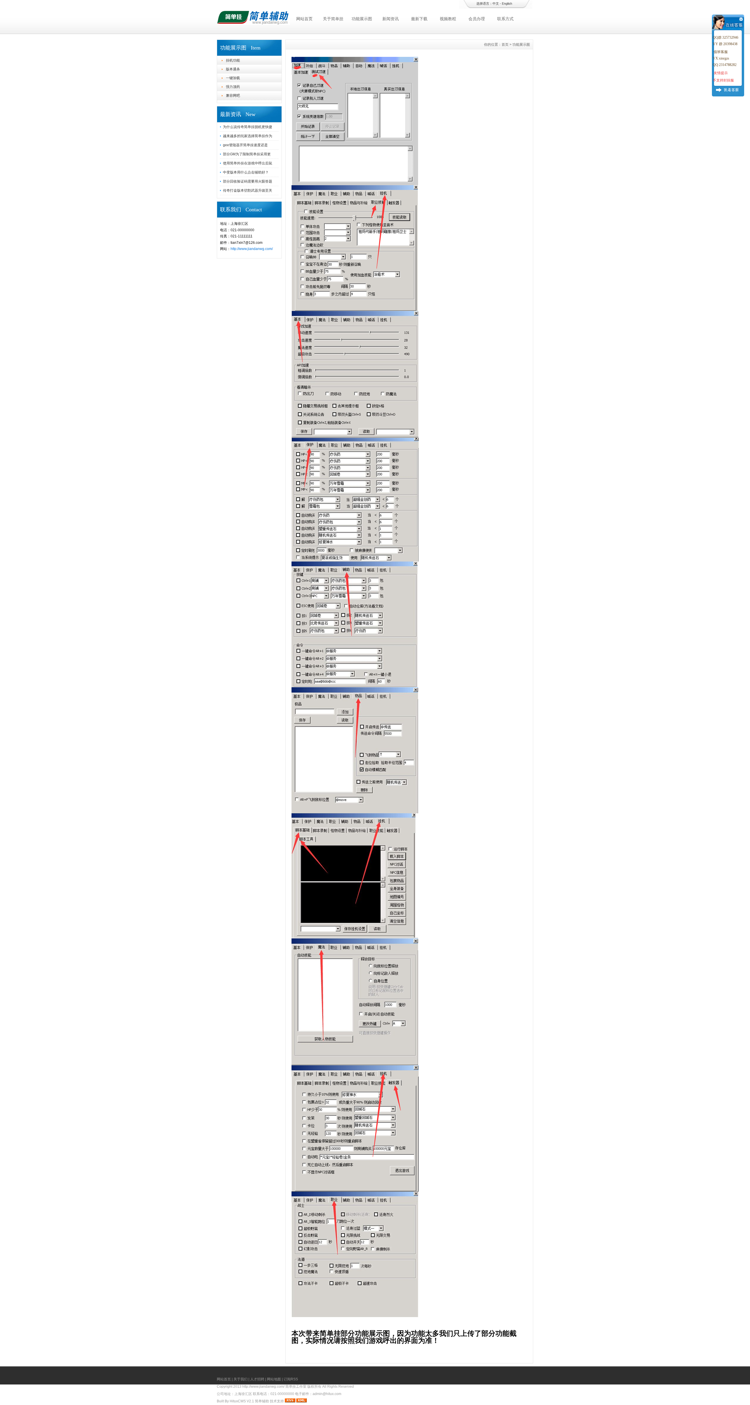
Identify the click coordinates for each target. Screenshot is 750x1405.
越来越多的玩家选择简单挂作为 (247, 136)
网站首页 (304, 18)
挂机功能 (233, 60)
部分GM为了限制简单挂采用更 (247, 154)
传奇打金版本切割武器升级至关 (247, 190)
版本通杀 (233, 69)
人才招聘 (257, 1379)
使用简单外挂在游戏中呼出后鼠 (247, 163)
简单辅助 (262, 1401)
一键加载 (233, 78)
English (507, 3)
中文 (495, 3)
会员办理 (476, 18)
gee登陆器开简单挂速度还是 (245, 145)
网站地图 (274, 1379)
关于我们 (240, 1379)
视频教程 (448, 18)
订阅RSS (291, 1379)
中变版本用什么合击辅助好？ (246, 172)
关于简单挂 (333, 18)
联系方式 (505, 18)
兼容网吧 (233, 95)
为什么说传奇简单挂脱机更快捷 (247, 127)
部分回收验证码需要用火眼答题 (247, 181)
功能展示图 (362, 18)
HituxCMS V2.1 (242, 1401)
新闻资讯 (390, 18)
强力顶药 (233, 87)
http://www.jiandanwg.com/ (252, 249)
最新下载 (419, 18)
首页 (505, 44)
